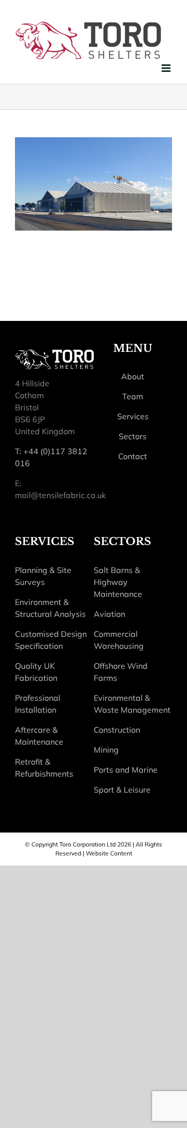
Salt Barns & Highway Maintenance (118, 582)
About (132, 376)
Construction (117, 730)
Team (132, 396)
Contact (132, 456)
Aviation (109, 614)
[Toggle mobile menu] (167, 68)
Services (133, 416)
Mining (106, 750)
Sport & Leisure (122, 790)
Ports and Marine (126, 770)
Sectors (133, 436)
